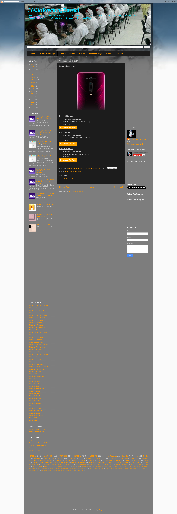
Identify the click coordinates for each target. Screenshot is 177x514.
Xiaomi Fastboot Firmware (37, 429)
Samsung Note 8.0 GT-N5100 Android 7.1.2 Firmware (43, 170)
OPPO (106, 464)
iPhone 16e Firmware (36, 325)
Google (92, 460)
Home (32, 53)
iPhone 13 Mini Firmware (37, 352)
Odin (99, 460)
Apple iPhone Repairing (96, 462)
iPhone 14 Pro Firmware (37, 335)
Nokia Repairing (86, 466)
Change (134, 458)
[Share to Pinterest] (116, 168)
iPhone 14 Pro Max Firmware (38, 332)
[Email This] (108, 168)
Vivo (40, 466)
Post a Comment (67, 179)
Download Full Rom (68, 127)
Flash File (47, 456)
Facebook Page (95, 53)
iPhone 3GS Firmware (36, 415)
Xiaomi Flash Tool (70, 470)
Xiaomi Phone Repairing (122, 464)
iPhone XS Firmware (35, 379)
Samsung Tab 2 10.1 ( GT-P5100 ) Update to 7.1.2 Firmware (44, 132)
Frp (80, 458)
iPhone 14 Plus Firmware (37, 337)
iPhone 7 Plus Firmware (36, 388)
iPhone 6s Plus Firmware (37, 396)
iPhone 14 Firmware (35, 339)
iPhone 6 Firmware (35, 403)
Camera (52, 468)
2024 (33, 67)
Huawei (88, 458)
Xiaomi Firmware (75, 171)
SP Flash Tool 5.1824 (44, 225)
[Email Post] (104, 168)
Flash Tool (71, 458)
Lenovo (100, 464)
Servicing (125, 456)
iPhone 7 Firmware (35, 391)
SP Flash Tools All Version (37, 445)
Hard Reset (135, 462)
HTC (86, 468)
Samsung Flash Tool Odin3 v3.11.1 (44, 156)
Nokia (59, 464)
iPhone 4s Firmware (35, 410)
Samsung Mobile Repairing (113, 460)
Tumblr (109, 53)
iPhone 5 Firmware (35, 406)
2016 (33, 102)
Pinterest (120, 53)
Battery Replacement (43, 468)
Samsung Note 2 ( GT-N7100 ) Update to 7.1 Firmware (45, 194)
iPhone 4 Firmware (35, 413)
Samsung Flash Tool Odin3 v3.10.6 (44, 142)
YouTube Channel (67, 53)
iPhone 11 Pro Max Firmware (38, 366)
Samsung (36, 458)
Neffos (106, 468)
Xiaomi (66, 171)
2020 (33, 91)
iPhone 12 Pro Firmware (37, 357)
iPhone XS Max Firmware (37, 376)
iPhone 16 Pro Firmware (37, 317)
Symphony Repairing (46, 470)
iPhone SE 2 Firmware (36, 364)
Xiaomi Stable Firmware (36, 431)
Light (79, 466)
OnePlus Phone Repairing (130, 468)
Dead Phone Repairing (62, 468)
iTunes (31, 440)
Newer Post (64, 187)
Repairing (92, 456)
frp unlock (124, 458)
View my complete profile (135, 144)
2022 (33, 86)
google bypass (45, 460)
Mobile (145, 456)
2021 (33, 88)
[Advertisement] (42, 267)
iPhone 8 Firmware (35, 386)
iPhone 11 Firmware (35, 371)
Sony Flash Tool (113, 466)
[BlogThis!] (110, 168)
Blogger (100, 510)
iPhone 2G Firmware (35, 420)
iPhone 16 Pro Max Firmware (38, 315)
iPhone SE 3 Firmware (36, 342)
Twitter (82, 53)
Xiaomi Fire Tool (34, 450)
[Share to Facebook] (114, 168)
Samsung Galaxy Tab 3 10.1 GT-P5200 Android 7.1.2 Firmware (45, 181)
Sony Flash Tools (34, 448)
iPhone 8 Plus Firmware (36, 384)
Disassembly (49, 458)
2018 (33, 97)
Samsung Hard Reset (101, 466)
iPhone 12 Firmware (35, 359)
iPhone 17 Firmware (35, 313)
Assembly (137, 460)
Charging (83, 460)
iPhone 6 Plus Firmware (36, 401)
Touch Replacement (59, 470)
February (34, 80)
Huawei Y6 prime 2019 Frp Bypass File (44, 215)
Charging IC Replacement (64, 466)
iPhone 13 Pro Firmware (37, 347)
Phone (135, 456)
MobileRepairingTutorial (53, 9)
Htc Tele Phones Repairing (96, 468)
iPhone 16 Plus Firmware (37, 320)
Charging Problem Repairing (41, 462)
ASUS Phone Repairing (134, 466)
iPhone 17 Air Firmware (36, 310)
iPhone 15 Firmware (35, 330)
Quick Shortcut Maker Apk (45, 204)
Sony (111, 464)
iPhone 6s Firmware (35, 398)
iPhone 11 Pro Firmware (37, 369)
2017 (33, 99)
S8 (93, 466)
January (33, 82)
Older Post (118, 187)
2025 (33, 64)
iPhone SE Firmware (35, 393)
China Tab (66, 464)
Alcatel (133, 464)
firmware (63, 456)
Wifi (120, 466)
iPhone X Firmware (35, 381)
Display (67, 460)
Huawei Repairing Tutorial (48, 464)
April (32, 74)
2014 (33, 107)
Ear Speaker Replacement (76, 468)
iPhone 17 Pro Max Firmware (38, 305)
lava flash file (80, 470)
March (33, 77)
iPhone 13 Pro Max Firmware (38, 344)
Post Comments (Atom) (75, 191)
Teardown (58, 460)
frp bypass (113, 458)
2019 (33, 94)
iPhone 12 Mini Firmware (37, 362)
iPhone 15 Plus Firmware (37, 327)
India (74, 460)
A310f (124, 466)
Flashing (110, 462)
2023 (33, 69)
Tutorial (77, 456)
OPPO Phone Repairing (116, 468)
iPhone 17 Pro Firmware (37, 308)
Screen (128, 460)
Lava (74, 466)
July (32, 72)
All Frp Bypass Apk (47, 53)
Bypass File (92, 464)
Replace (61, 458)
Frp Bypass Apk (100, 458)
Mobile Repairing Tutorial (138, 139)
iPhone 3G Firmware (35, 418)
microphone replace (49, 466)
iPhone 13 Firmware (35, 349)
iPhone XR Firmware (35, 374)
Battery (139, 464)
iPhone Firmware (110, 456)
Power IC (141, 468)
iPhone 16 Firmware (35, 322)
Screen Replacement (81, 464)
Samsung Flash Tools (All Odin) (39, 443)
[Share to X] (112, 168)
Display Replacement (78, 462)
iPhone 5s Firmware (35, 408)
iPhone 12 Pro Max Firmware (38, 354)
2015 (33, 105)
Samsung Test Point (61, 462)
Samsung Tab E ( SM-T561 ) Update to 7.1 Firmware (45, 117)
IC (72, 464)
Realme (34, 466)
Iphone (32, 456)
